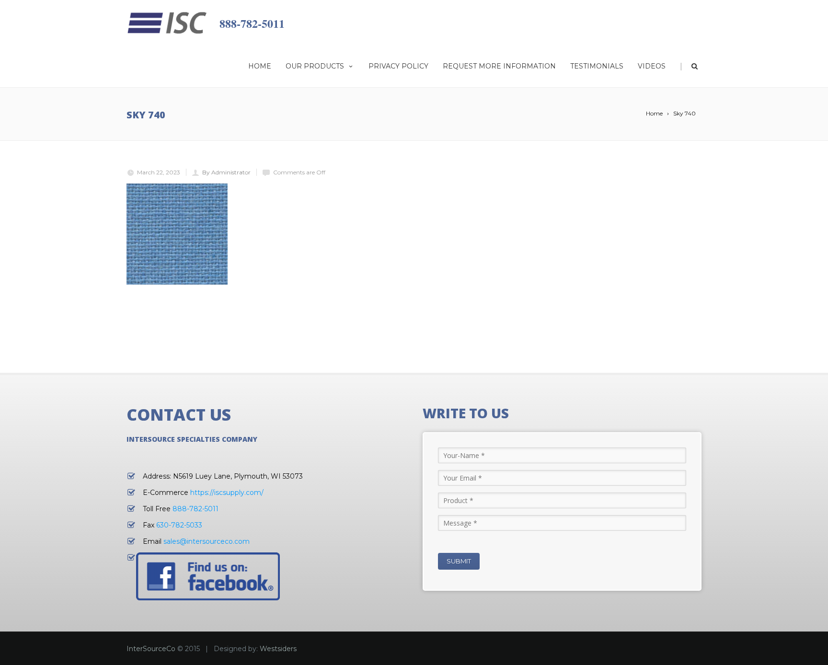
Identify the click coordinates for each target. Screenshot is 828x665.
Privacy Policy (398, 66)
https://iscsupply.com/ (227, 492)
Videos (652, 66)
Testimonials (596, 66)
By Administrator (226, 172)
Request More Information (499, 66)
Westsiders (278, 648)
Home (259, 66)
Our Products (315, 66)
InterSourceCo (150, 648)
